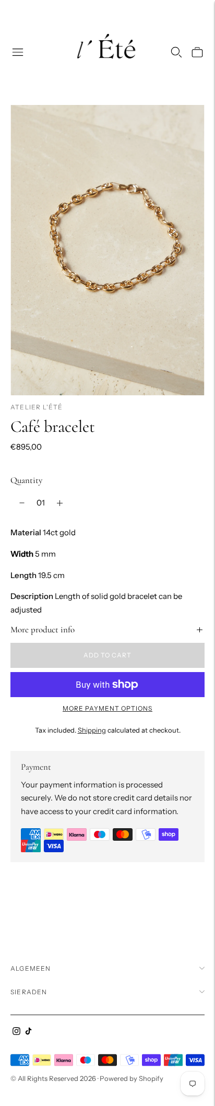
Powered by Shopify (131, 1078)
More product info (42, 629)
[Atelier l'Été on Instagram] (16, 1032)
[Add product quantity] (60, 503)
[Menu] (17, 52)
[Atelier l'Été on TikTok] (28, 1032)
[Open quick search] (176, 52)
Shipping (92, 730)
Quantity (26, 480)
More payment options (107, 708)
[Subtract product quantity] (22, 503)
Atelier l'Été (36, 407)
